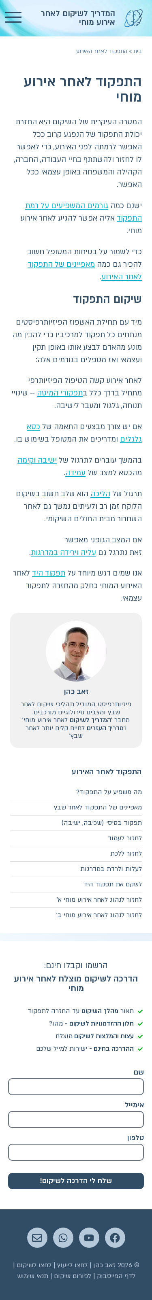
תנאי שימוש (32, 1276)
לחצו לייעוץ (72, 1265)
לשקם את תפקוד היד (112, 884)
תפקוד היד (48, 573)
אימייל (134, 1105)
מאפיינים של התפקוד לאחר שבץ (98, 807)
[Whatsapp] (63, 1238)
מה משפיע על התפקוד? (109, 792)
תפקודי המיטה (60, 393)
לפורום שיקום (72, 1276)
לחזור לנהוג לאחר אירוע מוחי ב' (99, 915)
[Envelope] (37, 1238)
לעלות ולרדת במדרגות (111, 869)
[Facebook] (115, 1238)
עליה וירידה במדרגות (63, 553)
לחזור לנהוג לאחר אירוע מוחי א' (99, 899)
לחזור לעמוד (125, 838)
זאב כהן (76, 692)
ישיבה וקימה (37, 460)
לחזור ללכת (126, 853)
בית (137, 51)
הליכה (100, 494)
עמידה (75, 473)
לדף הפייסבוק (116, 1276)
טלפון (135, 1138)
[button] (13, 18)
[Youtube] (89, 1238)
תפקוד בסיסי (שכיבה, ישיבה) (101, 822)
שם (139, 1072)
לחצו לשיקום (34, 1265)
